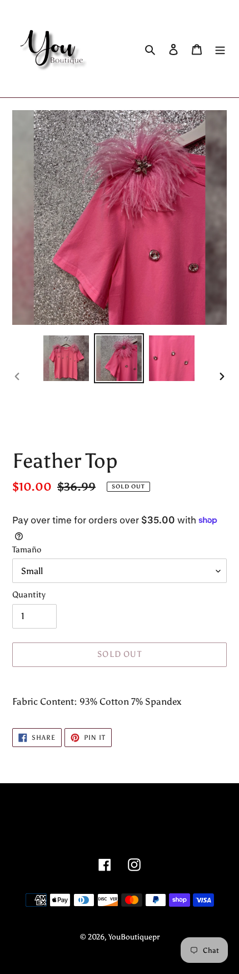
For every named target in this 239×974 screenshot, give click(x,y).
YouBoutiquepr (134, 937)
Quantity (29, 595)
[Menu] (220, 49)
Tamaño (26, 550)
